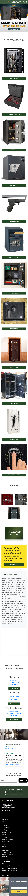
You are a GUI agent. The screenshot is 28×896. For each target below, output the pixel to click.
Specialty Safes (5, 846)
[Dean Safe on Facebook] (4, 811)
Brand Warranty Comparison (9, 852)
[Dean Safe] (14, 2)
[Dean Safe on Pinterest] (7, 811)
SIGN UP (19, 891)
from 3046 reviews (9, 748)
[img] (15, 747)
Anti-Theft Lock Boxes (7, 844)
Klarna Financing (6, 865)
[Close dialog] (27, 878)
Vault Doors (4, 843)
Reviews (4, 872)
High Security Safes (7, 832)
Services (4, 873)
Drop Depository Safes (7, 839)
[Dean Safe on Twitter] (2, 811)
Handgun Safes (5, 829)
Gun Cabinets (5, 827)
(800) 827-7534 (8, 806)
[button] (2, 757)
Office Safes (5, 837)
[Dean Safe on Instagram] (9, 811)
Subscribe (23, 780)
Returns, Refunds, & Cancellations (10, 870)
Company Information (7, 854)
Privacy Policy (5, 866)
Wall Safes (4, 834)
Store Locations (5, 875)
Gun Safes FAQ (6, 861)
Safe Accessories (6, 841)
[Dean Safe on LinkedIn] (11, 811)
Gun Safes (4, 825)
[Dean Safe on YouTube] (6, 811)
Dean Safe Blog (5, 859)
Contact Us (4, 856)
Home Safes (5, 830)
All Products (5, 822)
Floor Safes (4, 836)
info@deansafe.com (10, 807)
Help (3, 863)
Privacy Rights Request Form (9, 868)
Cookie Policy (5, 858)
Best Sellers (5, 823)
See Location (14, 688)
